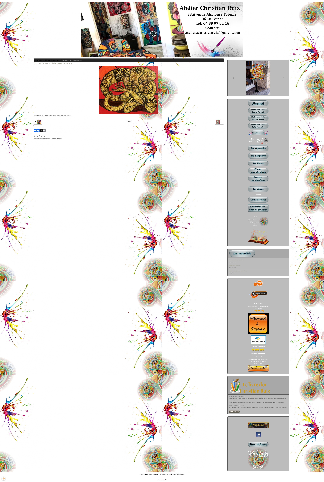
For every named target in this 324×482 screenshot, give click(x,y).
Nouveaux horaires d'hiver (236, 260)
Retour (129, 121)
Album (41, 60)
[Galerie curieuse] (258, 368)
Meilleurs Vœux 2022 (235, 265)
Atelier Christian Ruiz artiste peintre (149, 474)
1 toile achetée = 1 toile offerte (238, 271)
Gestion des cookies (162, 480)
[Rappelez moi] (258, 283)
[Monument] (258, 323)
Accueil (36, 60)
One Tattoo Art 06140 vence (176, 474)
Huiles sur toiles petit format (52, 60)
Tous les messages (234, 411)
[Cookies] (3, 478)
